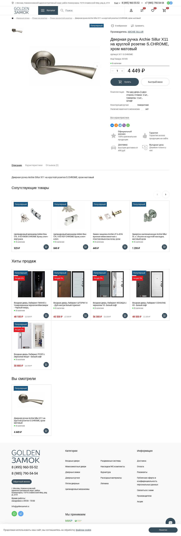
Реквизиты (142, 472)
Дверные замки (72, 472)
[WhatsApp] (128, 125)
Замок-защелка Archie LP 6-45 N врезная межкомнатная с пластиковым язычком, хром (108, 236)
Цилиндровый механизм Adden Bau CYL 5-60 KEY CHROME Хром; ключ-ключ (69, 236)
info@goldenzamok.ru (20, 506)
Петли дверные (72, 483)
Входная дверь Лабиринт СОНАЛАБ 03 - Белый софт (149, 304)
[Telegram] (120, 125)
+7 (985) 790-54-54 (154, 3)
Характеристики (33, 165)
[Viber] (124, 125)
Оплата (140, 466)
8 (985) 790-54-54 (25, 473)
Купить (127, 82)
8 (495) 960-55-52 (131, 3)
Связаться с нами (145, 490)
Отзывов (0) (52, 165)
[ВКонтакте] (112, 125)
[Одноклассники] (116, 125)
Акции (140, 501)
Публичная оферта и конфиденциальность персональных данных (147, 481)
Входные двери (72, 461)
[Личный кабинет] (131, 10)
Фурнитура (106, 472)
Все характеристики (119, 118)
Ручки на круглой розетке (61, 18)
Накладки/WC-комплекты (113, 466)
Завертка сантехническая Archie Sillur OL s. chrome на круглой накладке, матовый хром (149, 236)
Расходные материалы (111, 478)
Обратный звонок (21, 481)
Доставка (122, 145)
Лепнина (105, 483)
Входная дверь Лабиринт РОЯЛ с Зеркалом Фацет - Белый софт (29, 355)
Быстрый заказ (155, 82)
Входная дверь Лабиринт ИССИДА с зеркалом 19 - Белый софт (109, 304)
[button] (165, 194)
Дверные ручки (23, 18)
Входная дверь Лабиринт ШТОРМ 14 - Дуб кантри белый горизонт (70, 304)
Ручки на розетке (39, 18)
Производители (144, 496)
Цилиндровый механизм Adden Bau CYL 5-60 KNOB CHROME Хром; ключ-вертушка (31, 236)
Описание (17, 165)
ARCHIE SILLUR (135, 32)
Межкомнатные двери (75, 466)
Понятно (163, 530)
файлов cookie (83, 530)
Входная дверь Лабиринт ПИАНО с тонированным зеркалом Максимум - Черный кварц (31, 305)
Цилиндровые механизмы (77, 489)
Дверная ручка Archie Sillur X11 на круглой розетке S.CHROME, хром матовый (29, 420)
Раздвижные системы (111, 461)
